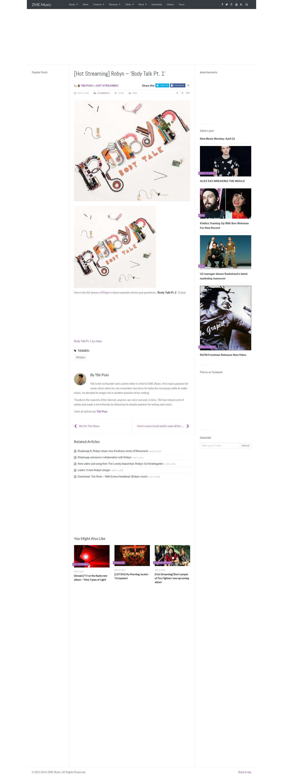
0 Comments (103, 93)
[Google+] (232, 4)
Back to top (244, 772)
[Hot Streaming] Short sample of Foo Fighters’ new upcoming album (172, 578)
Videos (170, 4)
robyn (98, 341)
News (85, 4)
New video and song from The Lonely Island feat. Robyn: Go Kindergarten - (126, 463)
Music (72, 4)
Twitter (164, 85)
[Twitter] (227, 4)
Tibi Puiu (86, 85)
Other (128, 4)
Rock (141, 4)
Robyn (106, 292)
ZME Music (41, 4)
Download (156, 4)
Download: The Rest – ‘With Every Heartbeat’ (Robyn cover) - (118, 476)
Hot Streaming (107, 85)
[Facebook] (223, 4)
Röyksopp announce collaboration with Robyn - (110, 457)
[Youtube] (236, 4)
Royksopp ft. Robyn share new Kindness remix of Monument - (119, 451)
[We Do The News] (76, 426)
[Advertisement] (141, 37)
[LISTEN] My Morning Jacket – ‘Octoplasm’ (132, 576)
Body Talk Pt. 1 (82, 341)
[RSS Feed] (241, 4)
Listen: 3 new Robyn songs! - (100, 470)
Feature (97, 4)
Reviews (113, 4)
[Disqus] (132, 635)
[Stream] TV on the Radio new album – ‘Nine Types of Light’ (90, 577)
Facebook (179, 85)
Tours (181, 4)
